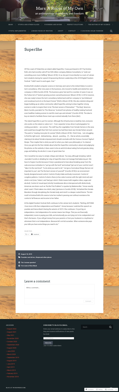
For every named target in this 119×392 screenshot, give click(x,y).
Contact (72, 31)
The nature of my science (99, 24)
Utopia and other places (28, 24)
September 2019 (13, 357)
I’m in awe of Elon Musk (29, 266)
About (60, 31)
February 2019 (12, 373)
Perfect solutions (75, 24)
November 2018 (13, 377)
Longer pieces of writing (42, 31)
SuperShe (33, 49)
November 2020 (13, 338)
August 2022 (11, 329)
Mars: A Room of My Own (59, 8)
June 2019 (11, 364)
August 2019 (11, 361)
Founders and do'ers (28, 257)
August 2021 (11, 332)
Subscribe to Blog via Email (55, 325)
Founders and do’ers (53, 24)
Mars (10, 24)
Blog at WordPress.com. (16, 387)
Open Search (111, 31)
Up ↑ (111, 387)
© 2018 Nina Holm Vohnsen (92, 31)
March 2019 (11, 370)
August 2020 (11, 348)
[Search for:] (97, 327)
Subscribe (48, 343)
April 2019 (11, 367)
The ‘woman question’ (28, 262)
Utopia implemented (17, 31)
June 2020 (11, 351)
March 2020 (11, 354)
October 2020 (12, 341)
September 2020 (13, 345)
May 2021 (10, 335)
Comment (88, 301)
